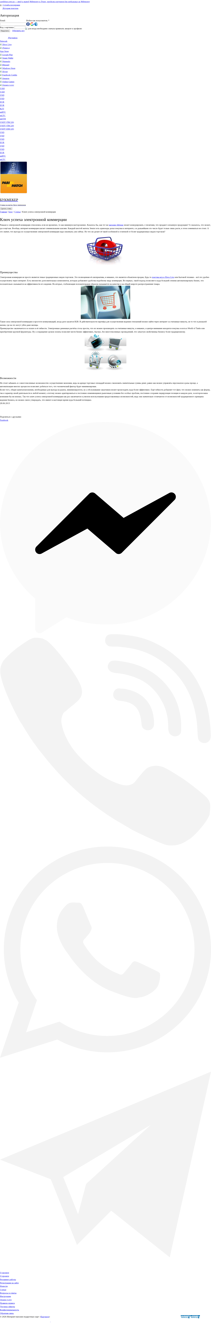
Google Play (7, 55)
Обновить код (18, 30)
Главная (3, 212)
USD (2, 95)
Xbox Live (7, 44)
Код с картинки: (7, 27)
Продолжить (5, 31)
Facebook (4, 420)
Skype (5, 71)
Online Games (8, 82)
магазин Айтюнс (116, 225)
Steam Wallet (7, 58)
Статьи (17, 212)
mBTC (3, 156)
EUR (2, 102)
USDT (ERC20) (7, 129)
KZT (2, 109)
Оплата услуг (8, 85)
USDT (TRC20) (7, 126)
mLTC (2, 159)
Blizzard (5, 65)
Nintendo (6, 61)
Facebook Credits (9, 75)
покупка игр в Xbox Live (163, 277)
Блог (11, 212)
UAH (2, 92)
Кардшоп (45, 1317)
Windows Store (8, 68)
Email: (2, 20)
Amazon (5, 78)
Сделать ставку (6, 208)
